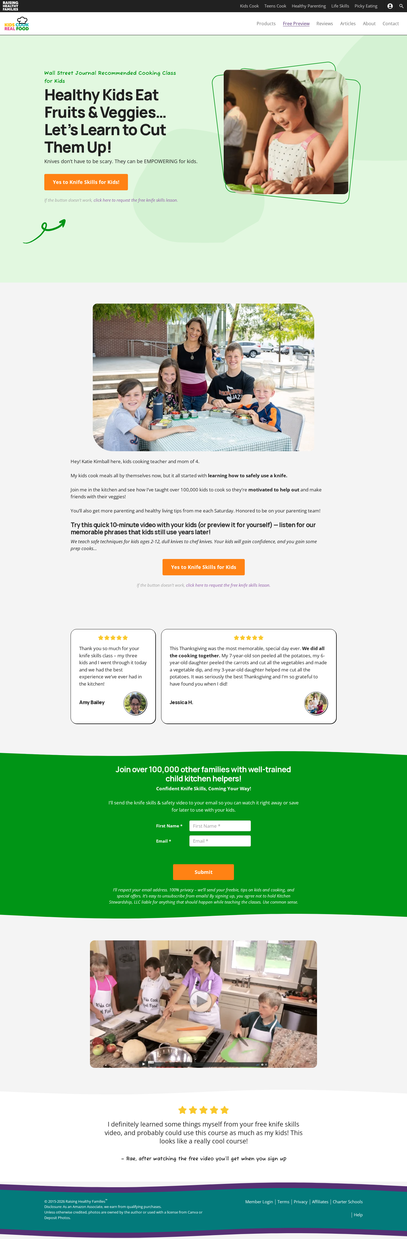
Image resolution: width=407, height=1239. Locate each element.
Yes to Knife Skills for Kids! (86, 182)
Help (358, 1214)
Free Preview (296, 23)
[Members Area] (390, 6)
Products (266, 23)
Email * (163, 841)
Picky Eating (366, 6)
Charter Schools (348, 1201)
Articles (348, 23)
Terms (283, 1201)
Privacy (301, 1201)
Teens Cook (275, 6)
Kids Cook (249, 6)
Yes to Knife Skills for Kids (203, 567)
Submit (204, 872)
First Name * (169, 825)
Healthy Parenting (309, 6)
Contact (391, 23)
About (369, 23)
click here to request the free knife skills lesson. (136, 200)
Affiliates (320, 1201)
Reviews (324, 23)
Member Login (259, 1201)
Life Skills (340, 6)
